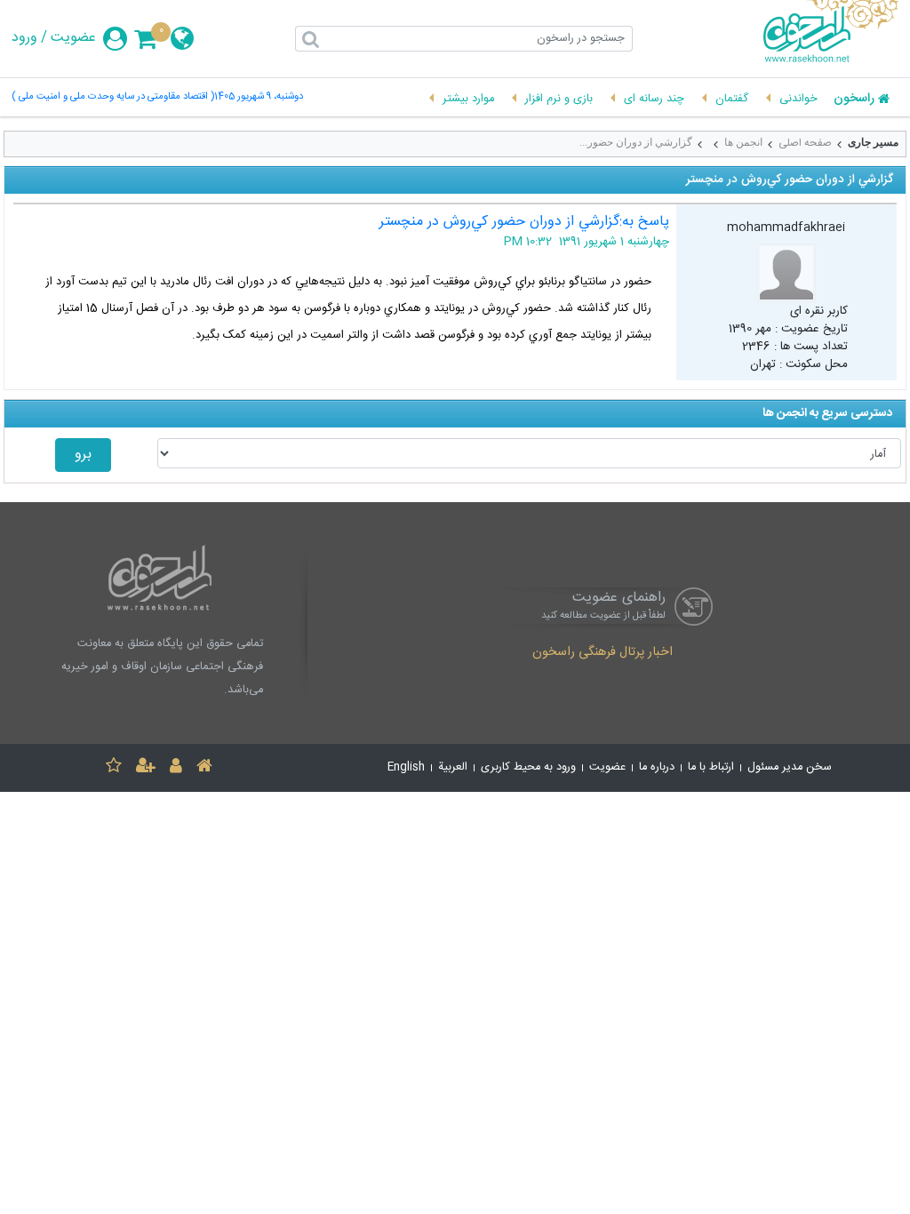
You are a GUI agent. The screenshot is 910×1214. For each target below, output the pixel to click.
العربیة (452, 767)
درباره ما (657, 767)
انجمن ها (743, 142)
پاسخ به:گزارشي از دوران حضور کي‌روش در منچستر (524, 222)
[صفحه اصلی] (204, 768)
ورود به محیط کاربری (528, 767)
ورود (24, 38)
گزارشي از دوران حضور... (635, 142)
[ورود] (176, 768)
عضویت (73, 38)
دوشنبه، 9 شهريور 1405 (258, 97)
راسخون (854, 99)
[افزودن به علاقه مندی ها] (114, 768)
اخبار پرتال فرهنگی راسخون (602, 653)
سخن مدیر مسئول (789, 767)
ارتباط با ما (711, 767)
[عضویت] (146, 768)
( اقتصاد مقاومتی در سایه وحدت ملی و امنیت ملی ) (113, 97)
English (406, 767)
